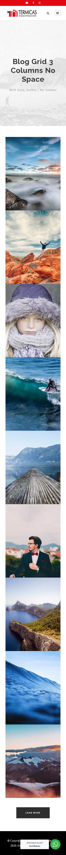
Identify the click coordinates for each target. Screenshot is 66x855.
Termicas (37, 195)
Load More (33, 812)
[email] (27, 2)
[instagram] (39, 2)
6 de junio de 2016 (35, 190)
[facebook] (33, 2)
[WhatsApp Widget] (55, 844)
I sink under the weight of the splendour (34, 179)
